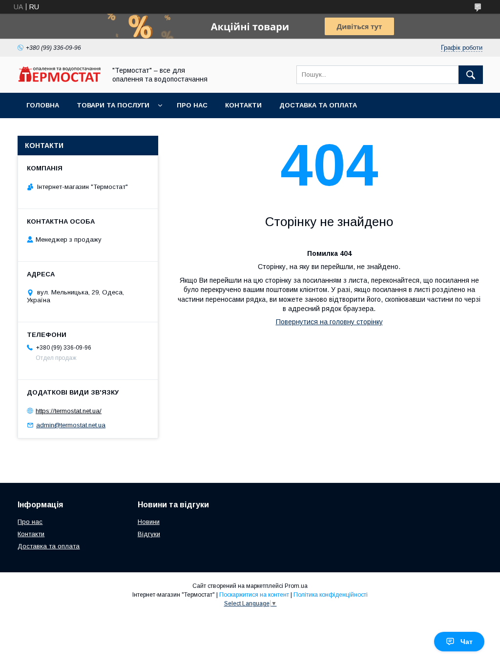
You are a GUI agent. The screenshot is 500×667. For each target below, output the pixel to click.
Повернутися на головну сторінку (329, 322)
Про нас (192, 105)
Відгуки (149, 534)
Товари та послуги (113, 105)
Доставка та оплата (318, 105)
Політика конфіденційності (330, 594)
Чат (466, 642)
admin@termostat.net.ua (70, 425)
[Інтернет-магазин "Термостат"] (59, 79)
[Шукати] (470, 74)
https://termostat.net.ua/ (69, 411)
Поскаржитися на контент (254, 594)
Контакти (243, 105)
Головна (42, 105)
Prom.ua (296, 586)
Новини (149, 521)
